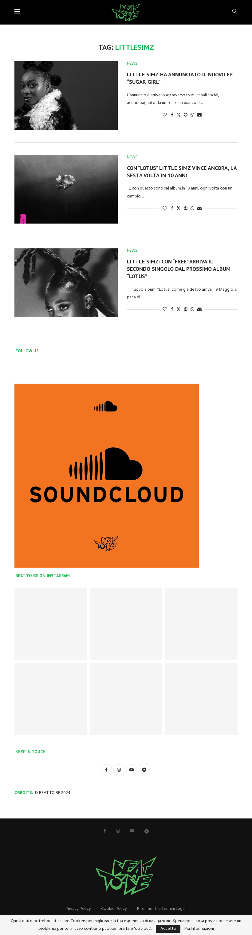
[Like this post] (165, 115)
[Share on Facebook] (172, 115)
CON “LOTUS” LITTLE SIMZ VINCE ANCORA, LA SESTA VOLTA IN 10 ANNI (182, 171)
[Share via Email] (199, 115)
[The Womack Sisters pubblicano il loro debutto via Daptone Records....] (201, 698)
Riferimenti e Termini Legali (162, 908)
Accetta (168, 928)
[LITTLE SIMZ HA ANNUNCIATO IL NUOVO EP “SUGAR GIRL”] (66, 95)
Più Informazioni (199, 929)
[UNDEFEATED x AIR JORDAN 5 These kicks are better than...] (201, 623)
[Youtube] (132, 831)
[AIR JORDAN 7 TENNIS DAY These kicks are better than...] (50, 623)
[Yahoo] (146, 831)
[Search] (234, 12)
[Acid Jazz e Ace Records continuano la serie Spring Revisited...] (50, 698)
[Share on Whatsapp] (192, 115)
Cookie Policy (114, 908)
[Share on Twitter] (178, 115)
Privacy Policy (78, 908)
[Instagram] (118, 831)
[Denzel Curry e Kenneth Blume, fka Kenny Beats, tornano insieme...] (125, 698)
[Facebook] (105, 831)
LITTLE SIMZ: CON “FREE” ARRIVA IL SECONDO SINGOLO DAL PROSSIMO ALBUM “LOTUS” (178, 269)
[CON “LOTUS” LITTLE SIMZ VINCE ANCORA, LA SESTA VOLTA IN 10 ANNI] (66, 189)
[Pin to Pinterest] (185, 115)
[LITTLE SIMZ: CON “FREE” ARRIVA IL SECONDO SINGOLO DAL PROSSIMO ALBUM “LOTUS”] (66, 282)
